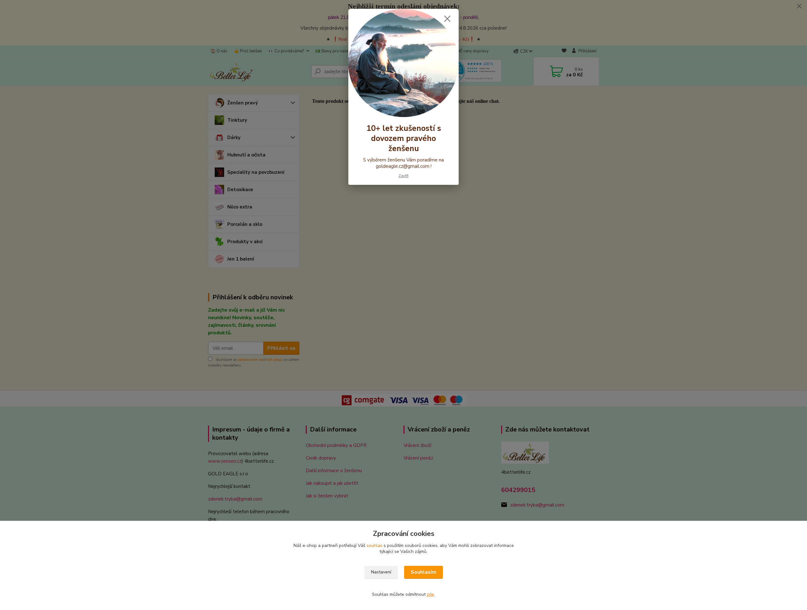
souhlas (374, 545)
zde (430, 594)
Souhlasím (423, 572)
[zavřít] (447, 18)
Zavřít (403, 175)
